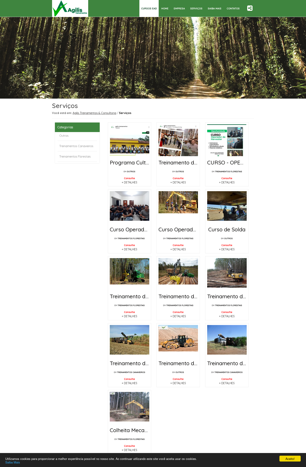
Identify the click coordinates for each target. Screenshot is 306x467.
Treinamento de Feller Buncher (147, 296)
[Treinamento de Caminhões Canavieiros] (227, 341)
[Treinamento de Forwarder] (178, 274)
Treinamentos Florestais (75, 156)
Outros (64, 135)
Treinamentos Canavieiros (76, 146)
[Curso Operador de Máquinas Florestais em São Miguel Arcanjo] (129, 207)
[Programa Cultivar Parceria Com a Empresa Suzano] (129, 140)
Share (250, 5)
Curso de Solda (226, 229)
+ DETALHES (129, 182)
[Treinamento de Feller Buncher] (129, 274)
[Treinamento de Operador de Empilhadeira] (178, 140)
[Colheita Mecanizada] (129, 408)
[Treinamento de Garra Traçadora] (227, 274)
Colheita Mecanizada (135, 430)
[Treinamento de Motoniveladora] (178, 341)
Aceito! (290, 458)
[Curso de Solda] (227, 207)
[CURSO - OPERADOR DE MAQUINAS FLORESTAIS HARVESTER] (227, 140)
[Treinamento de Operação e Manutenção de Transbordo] (129, 341)
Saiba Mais (12, 462)
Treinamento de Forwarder (191, 296)
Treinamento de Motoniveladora (197, 363)
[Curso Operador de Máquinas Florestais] (178, 207)
